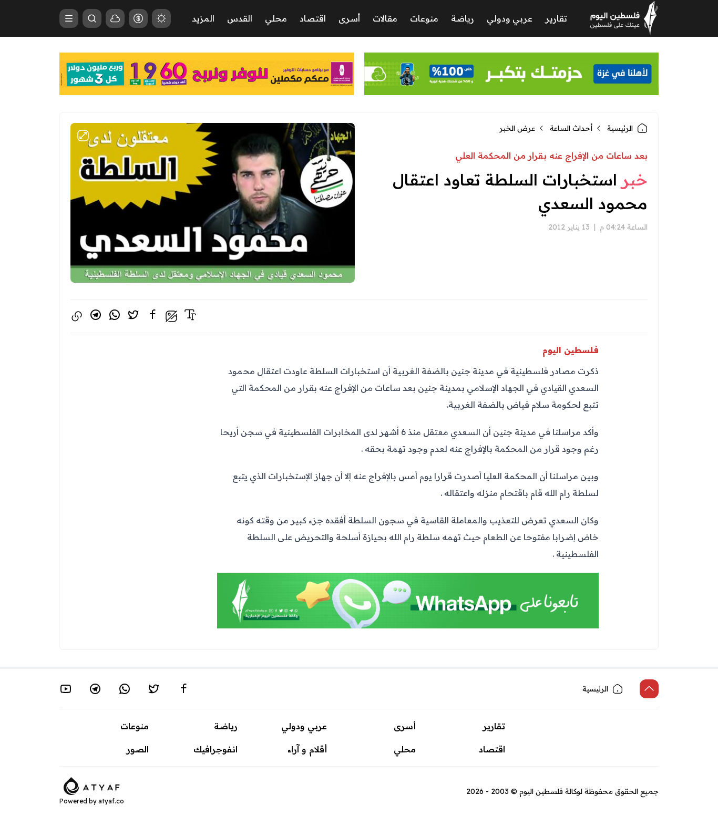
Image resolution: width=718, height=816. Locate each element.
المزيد (203, 18)
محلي (276, 18)
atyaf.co (111, 801)
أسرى (349, 18)
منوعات (424, 18)
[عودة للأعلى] (649, 688)
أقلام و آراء (307, 749)
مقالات (385, 18)
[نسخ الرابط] (76, 316)
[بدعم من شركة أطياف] (92, 785)
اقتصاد (313, 18)
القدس (239, 18)
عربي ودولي (509, 18)
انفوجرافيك (215, 749)
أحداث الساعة (571, 128)
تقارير (556, 18)
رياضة (462, 18)
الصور (138, 749)
